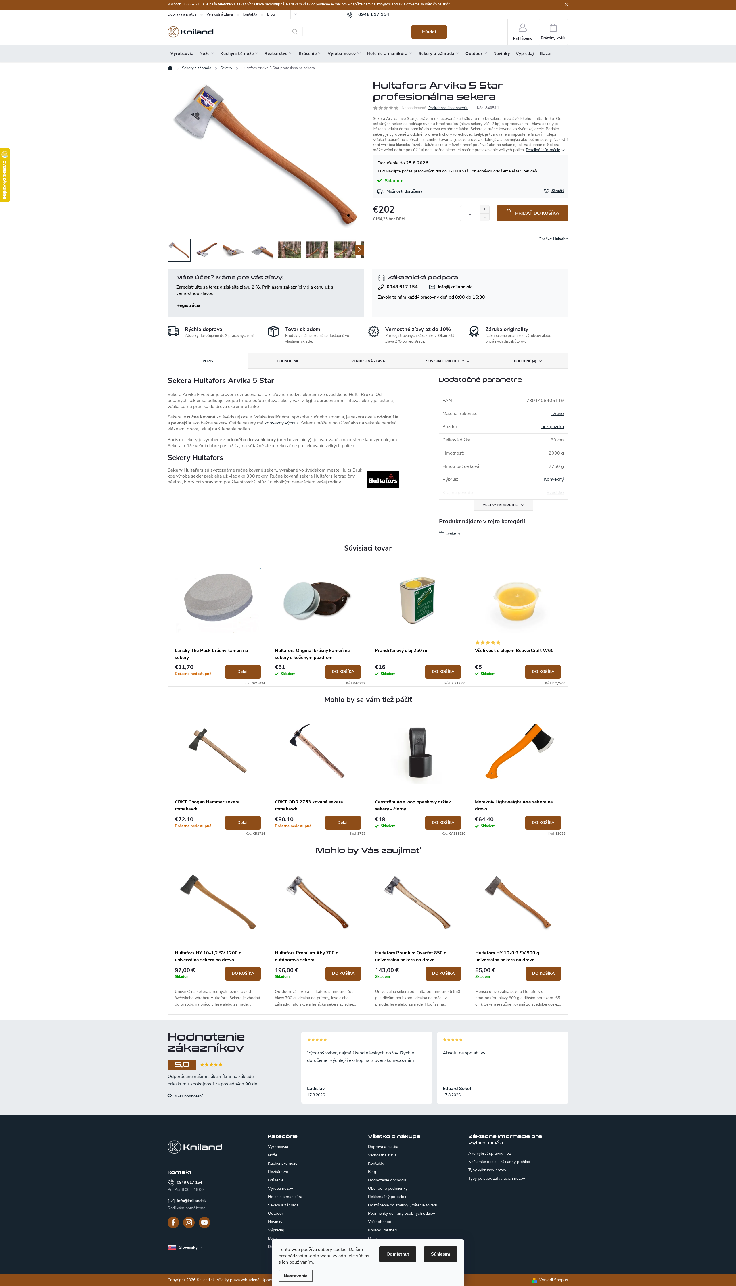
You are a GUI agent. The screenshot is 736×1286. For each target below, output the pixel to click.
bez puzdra (552, 427)
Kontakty (250, 14)
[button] (218, 987)
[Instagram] (189, 1222)
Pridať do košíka (537, 213)
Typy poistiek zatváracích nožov (496, 1178)
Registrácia (188, 305)
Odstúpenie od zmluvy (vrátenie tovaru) (403, 1205)
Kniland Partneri (382, 1230)
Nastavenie (296, 1276)
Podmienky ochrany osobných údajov (401, 1213)
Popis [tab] (208, 361)
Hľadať (429, 32)
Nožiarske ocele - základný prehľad (499, 1162)
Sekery (453, 533)
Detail (243, 671)
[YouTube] (204, 1222)
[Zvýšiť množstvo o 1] (484, 209)
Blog (271, 14)
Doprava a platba (182, 14)
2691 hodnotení (188, 1096)
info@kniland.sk (455, 287)
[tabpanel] (218, 622)
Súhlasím (440, 1254)
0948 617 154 (402, 287)
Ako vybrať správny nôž (489, 1153)
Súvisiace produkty (445, 361)
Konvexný (554, 479)
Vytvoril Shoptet (553, 1280)
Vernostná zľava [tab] (368, 361)
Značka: (553, 239)
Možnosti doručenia (404, 191)
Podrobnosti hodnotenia (448, 108)
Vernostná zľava (219, 14)
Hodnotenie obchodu (387, 1180)
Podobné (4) (525, 361)
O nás (373, 1238)
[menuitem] (182, 54)
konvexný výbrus (281, 423)
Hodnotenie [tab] (288, 361)
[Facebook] (173, 1222)
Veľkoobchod (379, 1222)
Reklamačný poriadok (387, 1197)
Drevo (557, 413)
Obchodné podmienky (387, 1188)
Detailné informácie (543, 150)
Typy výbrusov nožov (487, 1170)
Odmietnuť (397, 1254)
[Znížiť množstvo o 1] (484, 217)
